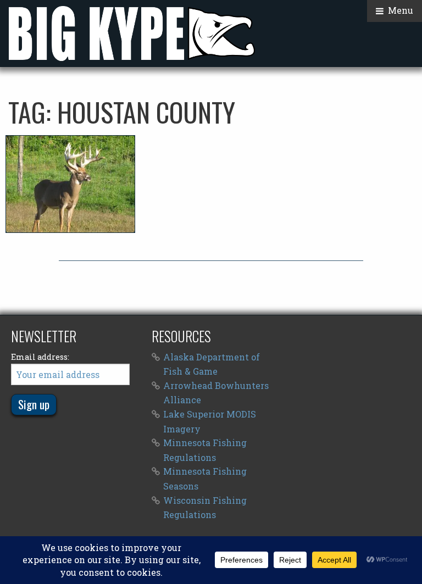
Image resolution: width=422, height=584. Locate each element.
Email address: (40, 357)
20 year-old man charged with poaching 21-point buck (70, 184)
